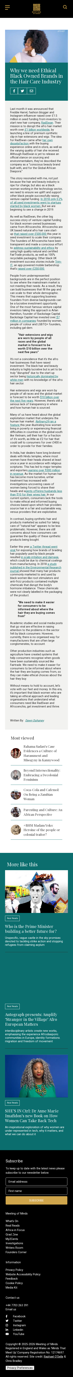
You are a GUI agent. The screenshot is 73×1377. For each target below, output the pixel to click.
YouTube (18, 1334)
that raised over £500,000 (30, 233)
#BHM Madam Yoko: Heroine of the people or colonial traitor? (42, 830)
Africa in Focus (15, 1230)
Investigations (14, 1243)
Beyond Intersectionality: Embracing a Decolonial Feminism (42, 775)
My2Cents (12, 1239)
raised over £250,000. (31, 268)
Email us (11, 1309)
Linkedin (18, 1329)
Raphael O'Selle (53, 1356)
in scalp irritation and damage (39, 557)
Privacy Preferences (20, 1367)
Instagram (19, 1325)
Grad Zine (12, 1234)
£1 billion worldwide (37, 129)
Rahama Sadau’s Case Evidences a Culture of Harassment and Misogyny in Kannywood (41, 753)
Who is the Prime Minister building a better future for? (31, 928)
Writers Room (14, 1247)
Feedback (12, 1278)
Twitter (17, 1320)
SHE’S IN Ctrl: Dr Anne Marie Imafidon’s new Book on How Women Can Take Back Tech (32, 1115)
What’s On (12, 1221)
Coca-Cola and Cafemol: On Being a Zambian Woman (41, 794)
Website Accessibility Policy (23, 1274)
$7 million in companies (35, 319)
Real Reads (13, 1225)
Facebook (19, 1316)
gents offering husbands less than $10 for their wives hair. (36, 493)
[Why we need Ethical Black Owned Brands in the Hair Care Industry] (36, 60)
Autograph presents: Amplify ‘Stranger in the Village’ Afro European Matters (31, 1019)
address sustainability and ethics (34, 247)
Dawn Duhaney (34, 720)
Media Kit (11, 1287)
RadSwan (47, 122)
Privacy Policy (14, 1269)
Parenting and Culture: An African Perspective (43, 812)
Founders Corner (16, 1252)
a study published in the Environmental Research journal (35, 567)
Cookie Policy (14, 1283)
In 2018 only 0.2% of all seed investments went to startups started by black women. (36, 203)
